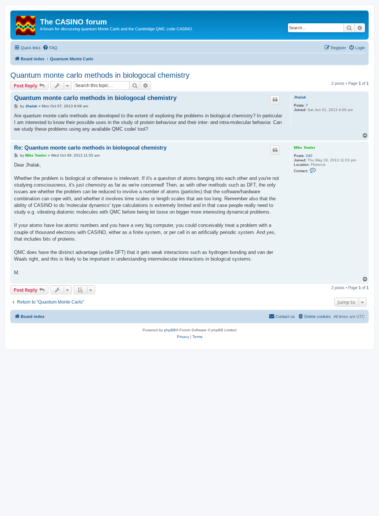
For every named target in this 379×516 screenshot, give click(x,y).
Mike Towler (304, 147)
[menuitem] (50, 47)
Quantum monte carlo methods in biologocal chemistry (100, 75)
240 (309, 156)
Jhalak (300, 97)
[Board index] (26, 24)
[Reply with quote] (275, 99)
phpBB (170, 330)
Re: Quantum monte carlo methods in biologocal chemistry (90, 147)
